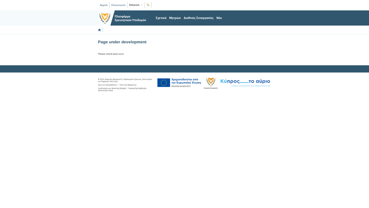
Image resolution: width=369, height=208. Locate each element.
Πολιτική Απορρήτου (128, 85)
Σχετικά (161, 18)
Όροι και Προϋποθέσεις (107, 85)
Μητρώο (175, 18)
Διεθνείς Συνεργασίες (199, 18)
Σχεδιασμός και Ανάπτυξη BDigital (112, 88)
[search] (148, 5)
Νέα (219, 18)
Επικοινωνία (118, 5)
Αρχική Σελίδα (100, 29)
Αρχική (104, 5)
